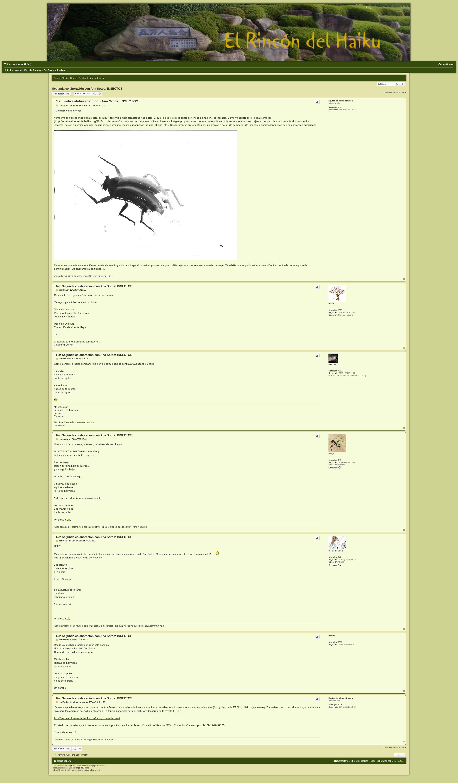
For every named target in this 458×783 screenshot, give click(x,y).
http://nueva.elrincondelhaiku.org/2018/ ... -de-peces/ (87, 121)
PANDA (331, 636)
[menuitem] (27, 64)
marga (331, 453)
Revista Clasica (61, 78)
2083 (340, 642)
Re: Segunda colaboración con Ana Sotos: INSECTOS (94, 286)
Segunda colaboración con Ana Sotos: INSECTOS (87, 88)
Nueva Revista (96, 78)
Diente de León (335, 551)
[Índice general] (229, 32)
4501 (340, 310)
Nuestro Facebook (79, 78)
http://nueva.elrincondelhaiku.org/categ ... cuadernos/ (87, 718)
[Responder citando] (317, 102)
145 (339, 460)
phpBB (71, 766)
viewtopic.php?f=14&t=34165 (207, 725)
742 (339, 557)
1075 (340, 107)
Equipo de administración (340, 101)
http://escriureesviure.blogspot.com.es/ (74, 422)
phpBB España (82, 768)
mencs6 (332, 364)
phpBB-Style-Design (92, 770)
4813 (340, 371)
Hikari (331, 304)
